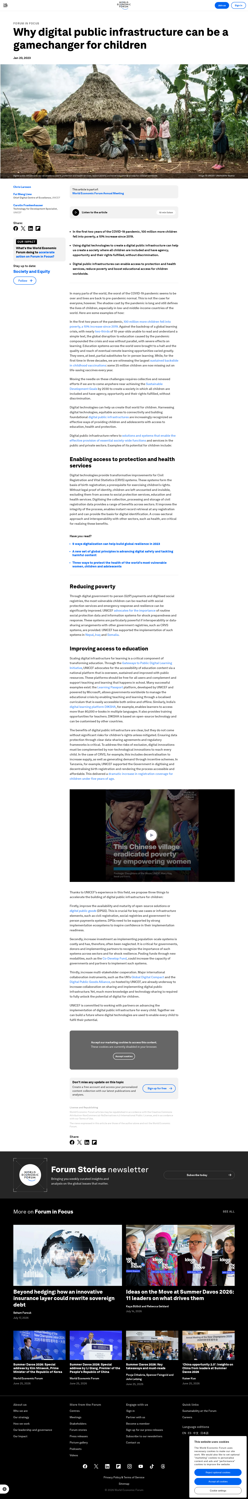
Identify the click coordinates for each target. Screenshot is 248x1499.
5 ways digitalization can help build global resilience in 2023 (116, 544)
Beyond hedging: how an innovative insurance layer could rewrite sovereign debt (64, 1298)
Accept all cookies (218, 1481)
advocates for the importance (135, 610)
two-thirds (102, 331)
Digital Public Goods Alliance (90, 982)
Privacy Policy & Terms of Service (124, 1477)
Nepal (89, 634)
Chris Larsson (22, 187)
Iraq (98, 634)
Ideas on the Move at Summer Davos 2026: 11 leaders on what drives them (180, 1294)
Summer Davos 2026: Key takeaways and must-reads (145, 1366)
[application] (152, 835)
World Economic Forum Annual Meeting (98, 193)
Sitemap (124, 1483)
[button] (152, 835)
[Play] (75, 212)
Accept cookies (124, 1056)
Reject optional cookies (218, 1472)
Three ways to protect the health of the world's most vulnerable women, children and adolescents (119, 564)
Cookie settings (218, 1490)
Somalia (113, 634)
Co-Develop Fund (115, 958)
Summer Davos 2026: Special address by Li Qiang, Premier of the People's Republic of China (95, 1368)
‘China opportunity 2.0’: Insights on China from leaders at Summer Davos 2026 (207, 1368)
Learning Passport (110, 687)
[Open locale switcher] (4, 1489)
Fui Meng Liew (22, 194)
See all (229, 1211)
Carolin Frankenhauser (28, 205)
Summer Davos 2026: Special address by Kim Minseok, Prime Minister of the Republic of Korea (37, 1368)
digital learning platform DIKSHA (93, 707)
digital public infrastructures (108, 417)
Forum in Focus (26, 23)
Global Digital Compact (147, 977)
